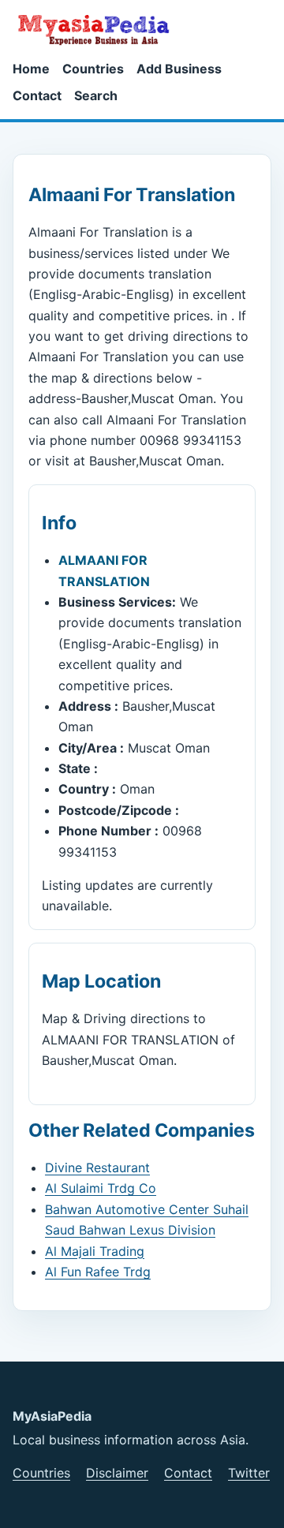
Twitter (249, 1473)
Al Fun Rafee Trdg (98, 1272)
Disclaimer (117, 1473)
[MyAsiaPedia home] (100, 29)
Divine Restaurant (97, 1167)
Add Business (179, 69)
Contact (37, 95)
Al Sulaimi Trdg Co (100, 1188)
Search (96, 95)
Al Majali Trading (94, 1251)
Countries (93, 69)
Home (31, 69)
